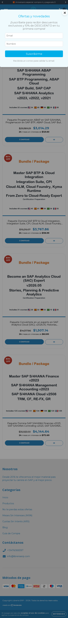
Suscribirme (34, 53)
